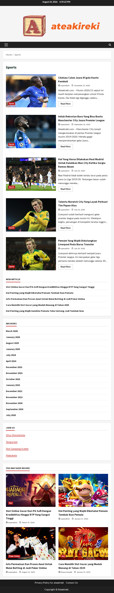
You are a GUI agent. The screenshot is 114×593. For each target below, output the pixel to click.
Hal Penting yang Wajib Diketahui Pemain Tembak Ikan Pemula (39, 292)
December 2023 (14, 367)
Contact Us (72, 583)
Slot (10, 503)
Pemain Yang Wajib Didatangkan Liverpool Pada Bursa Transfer (31, 253)
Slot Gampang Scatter (17, 449)
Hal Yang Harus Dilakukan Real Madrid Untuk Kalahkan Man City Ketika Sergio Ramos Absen (31, 174)
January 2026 (13, 337)
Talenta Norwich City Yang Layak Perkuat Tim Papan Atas (31, 214)
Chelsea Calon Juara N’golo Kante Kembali (31, 90)
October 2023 (13, 379)
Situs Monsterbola (15, 435)
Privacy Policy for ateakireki (49, 583)
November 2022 (14, 397)
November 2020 (14, 403)
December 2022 (14, 391)
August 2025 (12, 343)
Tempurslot (12, 442)
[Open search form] (110, 45)
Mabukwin (11, 455)
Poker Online (14, 556)
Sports (11, 104)
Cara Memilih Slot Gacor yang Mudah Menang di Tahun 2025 (37, 304)
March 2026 (12, 331)
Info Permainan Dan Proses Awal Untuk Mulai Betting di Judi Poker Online (45, 298)
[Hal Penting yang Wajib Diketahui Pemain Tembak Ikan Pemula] (83, 490)
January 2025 (13, 349)
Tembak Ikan (67, 503)
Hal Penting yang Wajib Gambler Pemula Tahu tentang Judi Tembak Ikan (45, 310)
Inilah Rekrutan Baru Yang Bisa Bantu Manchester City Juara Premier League (31, 131)
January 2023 (13, 385)
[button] (6, 45)
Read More (67, 104)
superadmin (65, 85)
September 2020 (14, 409)
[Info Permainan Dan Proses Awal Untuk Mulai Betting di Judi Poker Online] (31, 543)
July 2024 (11, 354)
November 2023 (14, 373)
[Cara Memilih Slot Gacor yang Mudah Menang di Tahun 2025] (83, 543)
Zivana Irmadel (66, 572)
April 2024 (11, 361)
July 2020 (11, 415)
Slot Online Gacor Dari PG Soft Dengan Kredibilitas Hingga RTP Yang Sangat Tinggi (50, 286)
